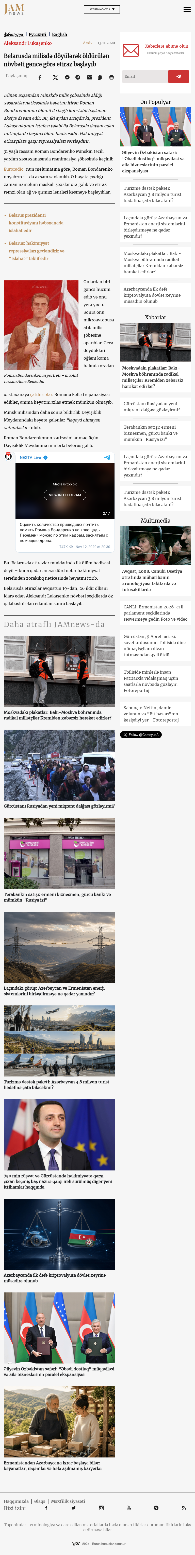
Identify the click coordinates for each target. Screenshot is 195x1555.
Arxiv (89, 42)
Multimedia (155, 520)
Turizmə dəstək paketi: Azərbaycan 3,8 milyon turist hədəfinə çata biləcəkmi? (56, 1084)
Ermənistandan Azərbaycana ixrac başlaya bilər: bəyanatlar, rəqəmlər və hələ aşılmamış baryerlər (53, 1465)
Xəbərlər (155, 317)
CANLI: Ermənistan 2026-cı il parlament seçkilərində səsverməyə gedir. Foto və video (156, 613)
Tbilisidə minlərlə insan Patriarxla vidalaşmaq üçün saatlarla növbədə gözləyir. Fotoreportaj (151, 681)
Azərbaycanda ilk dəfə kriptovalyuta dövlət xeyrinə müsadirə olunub (55, 1278)
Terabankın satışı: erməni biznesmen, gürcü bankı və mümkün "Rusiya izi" (57, 897)
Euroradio (14, 169)
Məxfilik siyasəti (68, 1501)
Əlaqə (39, 1501)
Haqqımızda (16, 1501)
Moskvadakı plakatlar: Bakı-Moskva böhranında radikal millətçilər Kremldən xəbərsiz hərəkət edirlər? (57, 715)
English (59, 34)
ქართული (14, 34)
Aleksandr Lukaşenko (28, 43)
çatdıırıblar (41, 394)
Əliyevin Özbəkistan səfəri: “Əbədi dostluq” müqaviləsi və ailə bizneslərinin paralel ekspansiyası (59, 1371)
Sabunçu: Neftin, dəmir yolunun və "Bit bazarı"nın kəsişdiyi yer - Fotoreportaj (151, 713)
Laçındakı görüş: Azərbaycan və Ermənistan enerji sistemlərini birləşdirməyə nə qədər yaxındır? (54, 991)
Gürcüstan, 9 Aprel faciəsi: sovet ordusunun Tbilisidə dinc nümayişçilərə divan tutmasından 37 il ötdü (155, 645)
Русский (38, 34)
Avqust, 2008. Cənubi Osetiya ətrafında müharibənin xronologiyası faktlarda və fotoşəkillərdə (152, 580)
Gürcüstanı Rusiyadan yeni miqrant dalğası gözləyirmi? (59, 806)
